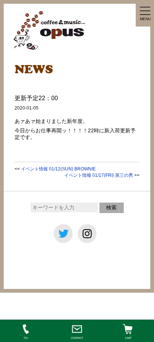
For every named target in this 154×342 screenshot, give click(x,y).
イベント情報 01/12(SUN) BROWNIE (58, 169)
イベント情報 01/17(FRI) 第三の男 (98, 175)
